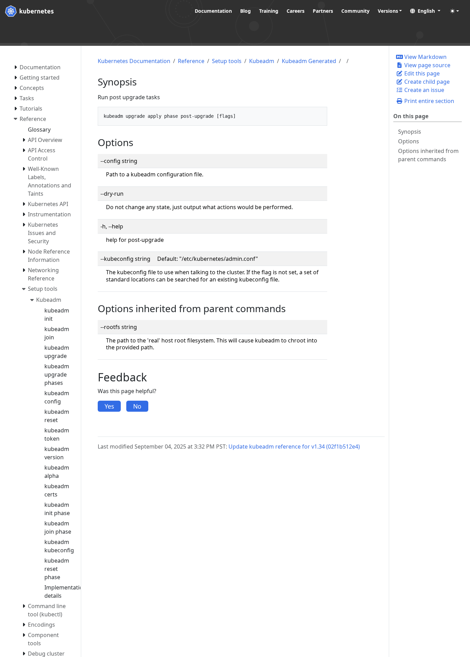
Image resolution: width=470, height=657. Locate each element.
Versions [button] (388, 11)
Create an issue (423, 90)
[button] (425, 10)
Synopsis (409, 131)
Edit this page (421, 73)
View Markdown (425, 57)
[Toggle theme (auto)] (454, 11)
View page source (426, 65)
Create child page (426, 81)
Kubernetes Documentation (134, 61)
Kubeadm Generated (309, 61)
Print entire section (428, 101)
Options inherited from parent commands (428, 155)
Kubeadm (261, 61)
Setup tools (227, 61)
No (137, 406)
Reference (191, 61)
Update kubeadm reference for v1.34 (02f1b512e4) (294, 446)
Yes (109, 406)
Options (408, 141)
